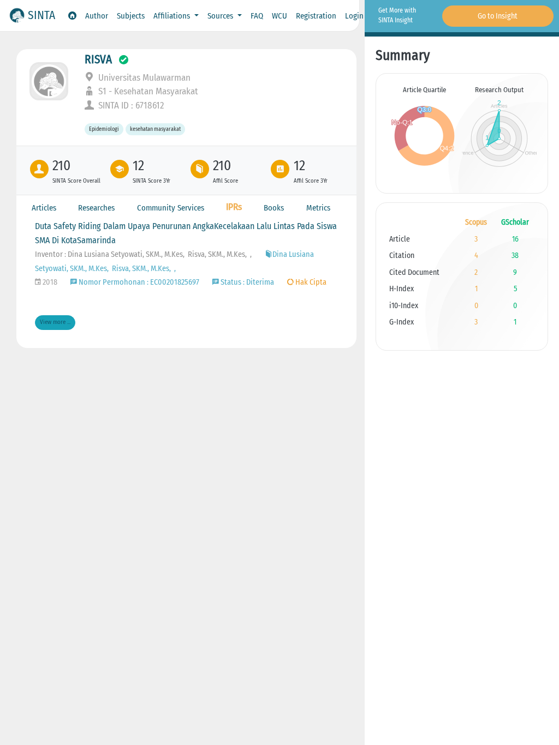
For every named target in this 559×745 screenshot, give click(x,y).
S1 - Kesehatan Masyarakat (147, 91)
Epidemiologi (104, 129)
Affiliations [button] (172, 16)
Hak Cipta (310, 282)
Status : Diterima (246, 282)
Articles (44, 208)
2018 (49, 282)
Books (274, 208)
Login (354, 16)
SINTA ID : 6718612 (130, 105)
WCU (279, 16)
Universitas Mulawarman (143, 77)
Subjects (131, 16)
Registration (316, 16)
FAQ (257, 16)
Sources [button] (221, 16)
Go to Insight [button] (498, 16)
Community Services (170, 208)
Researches (96, 208)
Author (96, 16)
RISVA (98, 59)
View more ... (55, 322)
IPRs (234, 207)
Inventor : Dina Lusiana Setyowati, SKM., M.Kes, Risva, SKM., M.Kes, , (143, 254)
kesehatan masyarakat (155, 129)
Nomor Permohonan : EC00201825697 (138, 282)
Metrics (318, 208)
